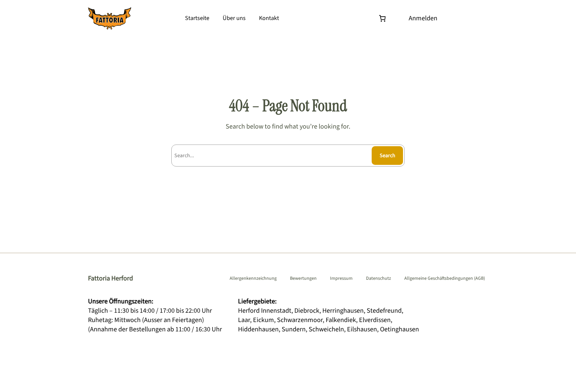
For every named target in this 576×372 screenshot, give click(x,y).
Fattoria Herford (110, 278)
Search (387, 155)
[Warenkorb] (384, 18)
